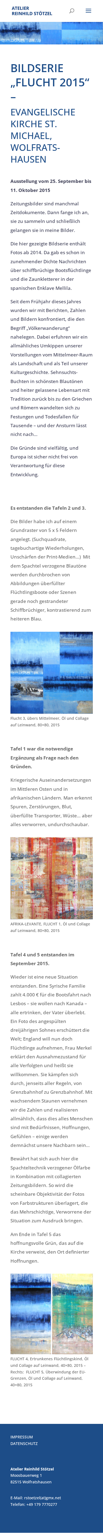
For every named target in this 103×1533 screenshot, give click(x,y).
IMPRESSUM (21, 1437)
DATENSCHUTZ (24, 1443)
